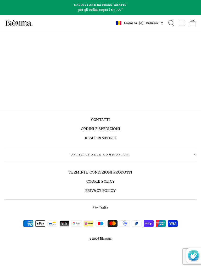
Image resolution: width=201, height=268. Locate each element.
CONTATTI (100, 119)
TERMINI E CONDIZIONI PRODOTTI (100, 172)
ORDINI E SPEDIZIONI (100, 128)
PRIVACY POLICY (100, 190)
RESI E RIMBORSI (100, 138)
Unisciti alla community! (100, 154)
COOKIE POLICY (100, 181)
